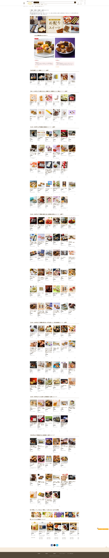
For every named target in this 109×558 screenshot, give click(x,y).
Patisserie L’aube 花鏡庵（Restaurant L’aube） (42, 535)
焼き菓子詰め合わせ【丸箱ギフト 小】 (56, 189)
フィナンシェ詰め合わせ (41, 257)
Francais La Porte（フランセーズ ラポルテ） (41, 429)
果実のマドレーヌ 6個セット (33, 257)
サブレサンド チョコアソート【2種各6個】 (48, 408)
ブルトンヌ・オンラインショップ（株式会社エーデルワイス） (33, 468)
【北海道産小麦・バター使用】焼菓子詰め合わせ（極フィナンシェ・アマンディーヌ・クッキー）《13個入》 (56, 447)
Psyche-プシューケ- (70, 374)
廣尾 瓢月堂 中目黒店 (63, 450)
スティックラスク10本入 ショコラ (48, 277)
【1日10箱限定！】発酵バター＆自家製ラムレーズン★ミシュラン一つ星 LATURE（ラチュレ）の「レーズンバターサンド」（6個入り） (33, 350)
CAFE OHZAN (47, 156)
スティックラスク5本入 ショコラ (48, 153)
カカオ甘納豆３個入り (64, 385)
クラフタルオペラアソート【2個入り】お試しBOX (56, 169)
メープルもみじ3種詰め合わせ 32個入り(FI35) (33, 423)
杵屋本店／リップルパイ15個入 (56, 408)
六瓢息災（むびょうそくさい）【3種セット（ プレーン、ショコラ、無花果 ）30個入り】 (41, 464)
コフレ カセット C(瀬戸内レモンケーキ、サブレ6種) (41, 500)
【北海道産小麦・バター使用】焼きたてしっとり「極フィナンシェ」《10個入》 (71, 370)
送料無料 (42, 4)
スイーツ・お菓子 (31, 6)
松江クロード (46, 245)
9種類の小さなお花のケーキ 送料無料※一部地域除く (71, 408)
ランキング (45, 4)
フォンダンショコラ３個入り (41, 169)
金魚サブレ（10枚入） (64, 310)
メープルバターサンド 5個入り (41, 102)
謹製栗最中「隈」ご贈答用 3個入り (33, 102)
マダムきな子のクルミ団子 (64, 228)
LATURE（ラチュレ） (32, 355)
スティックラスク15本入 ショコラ (64, 369)
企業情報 (39, 553)
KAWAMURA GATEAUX (63, 155)
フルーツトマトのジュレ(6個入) (71, 293)
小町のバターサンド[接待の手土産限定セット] (64, 138)
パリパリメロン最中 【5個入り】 (64, 102)
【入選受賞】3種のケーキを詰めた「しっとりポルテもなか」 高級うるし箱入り (41, 424)
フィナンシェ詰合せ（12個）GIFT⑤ (71, 277)
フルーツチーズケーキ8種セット (64, 242)
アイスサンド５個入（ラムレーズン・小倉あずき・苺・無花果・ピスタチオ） (56, 311)
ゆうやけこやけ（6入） (64, 116)
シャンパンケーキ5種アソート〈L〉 (48, 463)
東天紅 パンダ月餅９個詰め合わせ (71, 386)
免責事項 (54, 553)
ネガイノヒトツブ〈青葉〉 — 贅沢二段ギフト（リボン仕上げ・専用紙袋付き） (48, 500)
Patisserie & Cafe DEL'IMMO (71, 228)
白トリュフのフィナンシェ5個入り (65, 531)
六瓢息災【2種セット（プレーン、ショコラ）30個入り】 (64, 446)
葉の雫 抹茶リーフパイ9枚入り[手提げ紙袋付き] (48, 386)
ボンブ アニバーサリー (40, 155)
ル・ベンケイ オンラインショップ (56, 192)
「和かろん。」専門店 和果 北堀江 (56, 352)
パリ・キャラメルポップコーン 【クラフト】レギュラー (48, 82)
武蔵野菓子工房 (47, 228)
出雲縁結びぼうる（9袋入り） (48, 242)
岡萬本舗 (39, 140)
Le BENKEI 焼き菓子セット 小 (56, 386)
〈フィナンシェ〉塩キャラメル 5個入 (71, 311)
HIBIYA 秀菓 (31, 141)
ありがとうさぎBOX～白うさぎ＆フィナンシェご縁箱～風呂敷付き (41, 242)
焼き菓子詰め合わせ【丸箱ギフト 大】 (56, 293)
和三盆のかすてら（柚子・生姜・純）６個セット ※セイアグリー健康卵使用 (33, 387)
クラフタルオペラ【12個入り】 (33, 482)
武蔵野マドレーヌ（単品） (64, 81)
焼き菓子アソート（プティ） (64, 204)
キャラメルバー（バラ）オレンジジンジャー (48, 117)
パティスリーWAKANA (32, 411)
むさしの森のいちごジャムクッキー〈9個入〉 (48, 225)
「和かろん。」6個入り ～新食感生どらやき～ (56, 348)
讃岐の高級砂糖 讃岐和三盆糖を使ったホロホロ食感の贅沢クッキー (64, 424)
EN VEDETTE (62, 260)
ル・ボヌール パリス (55, 121)
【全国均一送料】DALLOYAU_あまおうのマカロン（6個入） (64, 170)
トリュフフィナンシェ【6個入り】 (33, 369)
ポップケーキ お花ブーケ (56, 423)
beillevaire (69, 141)
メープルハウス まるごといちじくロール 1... (34, 531)
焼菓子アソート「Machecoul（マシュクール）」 (41, 446)
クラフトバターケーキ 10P (41, 333)
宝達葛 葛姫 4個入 (70, 116)
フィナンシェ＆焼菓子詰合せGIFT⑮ (33, 189)
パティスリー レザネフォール (48, 448)
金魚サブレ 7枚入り (71, 188)
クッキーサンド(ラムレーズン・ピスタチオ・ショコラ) (56, 277)
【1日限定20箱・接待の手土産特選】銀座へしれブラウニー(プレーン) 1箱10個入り (71, 447)
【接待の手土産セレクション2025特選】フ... (73, 531)
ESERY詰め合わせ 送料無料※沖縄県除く (56, 463)
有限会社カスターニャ (63, 245)
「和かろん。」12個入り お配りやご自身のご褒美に (56, 482)
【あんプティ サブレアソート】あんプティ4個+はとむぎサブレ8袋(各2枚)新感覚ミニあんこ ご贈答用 (41, 312)
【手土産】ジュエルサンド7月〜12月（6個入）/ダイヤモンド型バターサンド (71, 258)
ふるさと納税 (38, 4)
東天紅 (69, 389)
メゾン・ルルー (47, 120)
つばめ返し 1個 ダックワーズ (41, 81)
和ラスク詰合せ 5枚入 (40, 116)
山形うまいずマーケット (48, 141)
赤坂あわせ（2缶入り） (56, 241)
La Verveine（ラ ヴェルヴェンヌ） (56, 281)
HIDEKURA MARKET (32, 192)
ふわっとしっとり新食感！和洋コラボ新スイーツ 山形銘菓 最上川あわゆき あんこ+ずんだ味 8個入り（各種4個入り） (48, 171)
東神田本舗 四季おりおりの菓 (71, 333)
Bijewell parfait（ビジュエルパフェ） (71, 263)
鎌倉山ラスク (54, 141)
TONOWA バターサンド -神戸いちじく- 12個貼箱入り (41, 408)
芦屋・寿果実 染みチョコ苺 (71, 102)
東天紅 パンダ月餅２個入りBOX (48, 102)
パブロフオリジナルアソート (64, 463)
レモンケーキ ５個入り (41, 152)
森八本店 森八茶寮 (70, 119)
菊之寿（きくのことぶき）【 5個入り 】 (41, 189)
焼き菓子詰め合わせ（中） (55, 369)
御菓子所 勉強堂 (62, 119)
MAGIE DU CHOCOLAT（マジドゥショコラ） (71, 156)
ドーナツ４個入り (63, 152)
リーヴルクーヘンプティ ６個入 (64, 277)
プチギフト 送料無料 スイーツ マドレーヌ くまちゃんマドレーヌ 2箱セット (41, 278)
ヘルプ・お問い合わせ (70, 553)
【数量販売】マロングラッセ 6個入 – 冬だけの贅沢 (41, 482)
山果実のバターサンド (33, 408)
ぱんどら (46, 175)
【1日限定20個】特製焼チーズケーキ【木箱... (57, 531)
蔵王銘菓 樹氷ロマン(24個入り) (48, 138)
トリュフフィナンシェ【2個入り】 (33, 138)
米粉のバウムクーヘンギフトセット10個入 (33, 277)
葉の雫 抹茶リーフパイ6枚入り (33, 293)
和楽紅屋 (39, 119)
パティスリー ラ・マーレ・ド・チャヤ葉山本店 (33, 157)
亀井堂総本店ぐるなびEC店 (71, 246)
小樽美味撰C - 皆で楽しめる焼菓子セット (71, 482)
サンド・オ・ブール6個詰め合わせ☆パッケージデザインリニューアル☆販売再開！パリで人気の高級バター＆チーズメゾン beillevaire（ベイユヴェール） (48, 351)
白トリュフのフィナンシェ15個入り (56, 499)
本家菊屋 (39, 192)
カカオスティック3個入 (71, 152)
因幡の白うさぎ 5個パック (33, 117)
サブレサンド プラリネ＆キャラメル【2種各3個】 (56, 258)
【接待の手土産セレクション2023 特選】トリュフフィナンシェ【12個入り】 (33, 447)
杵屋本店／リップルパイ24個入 (33, 499)
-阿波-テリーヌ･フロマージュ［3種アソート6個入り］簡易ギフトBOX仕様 (33, 242)
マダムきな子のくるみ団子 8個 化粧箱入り (64, 225)
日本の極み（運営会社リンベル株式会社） (41, 391)
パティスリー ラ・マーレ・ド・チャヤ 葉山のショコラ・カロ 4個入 (33, 153)
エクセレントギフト (48, 445)
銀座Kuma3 (69, 451)
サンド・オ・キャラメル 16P (48, 423)
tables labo (31, 315)
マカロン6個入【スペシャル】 (48, 257)
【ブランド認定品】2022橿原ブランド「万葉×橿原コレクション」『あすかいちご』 (56, 153)
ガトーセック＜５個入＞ (64, 188)
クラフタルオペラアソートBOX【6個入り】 (33, 333)
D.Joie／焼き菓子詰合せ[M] (48, 482)
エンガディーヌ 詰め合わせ (64, 333)
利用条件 (46, 553)
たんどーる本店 (47, 192)
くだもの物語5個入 (40, 137)
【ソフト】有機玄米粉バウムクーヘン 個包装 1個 (71, 81)
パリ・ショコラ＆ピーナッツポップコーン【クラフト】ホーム (56, 117)
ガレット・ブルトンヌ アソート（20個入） (33, 463)
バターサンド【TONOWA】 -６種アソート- (71, 242)
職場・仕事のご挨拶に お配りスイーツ (39, 6)
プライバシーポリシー (62, 553)
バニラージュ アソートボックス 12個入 (48, 189)
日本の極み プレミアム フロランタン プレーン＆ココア (41, 386)
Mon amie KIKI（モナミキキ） (71, 85)
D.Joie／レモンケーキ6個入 (71, 348)
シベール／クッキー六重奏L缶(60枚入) (48, 333)
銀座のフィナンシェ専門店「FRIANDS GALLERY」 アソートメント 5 (33, 226)
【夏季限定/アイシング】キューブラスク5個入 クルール (56, 205)
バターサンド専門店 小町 (63, 141)
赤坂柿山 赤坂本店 (55, 244)
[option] (36, 514)
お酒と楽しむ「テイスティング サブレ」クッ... (42, 531)
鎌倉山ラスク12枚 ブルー (56, 138)
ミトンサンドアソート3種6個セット (71, 225)
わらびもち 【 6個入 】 (40, 293)
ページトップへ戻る (106, 546)
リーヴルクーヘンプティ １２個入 (64, 408)
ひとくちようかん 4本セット (48, 204)
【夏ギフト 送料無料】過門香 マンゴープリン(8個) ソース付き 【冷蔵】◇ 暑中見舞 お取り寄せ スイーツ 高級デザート (64, 483)
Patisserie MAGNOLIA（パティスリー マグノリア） (64, 208)
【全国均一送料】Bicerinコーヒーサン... (50, 531)
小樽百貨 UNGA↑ (70, 485)
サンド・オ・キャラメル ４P (71, 138)
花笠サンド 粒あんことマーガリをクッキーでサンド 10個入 (41, 226)
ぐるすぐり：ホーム (25, 6)
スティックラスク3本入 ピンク (56, 102)
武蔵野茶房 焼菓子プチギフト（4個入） (41, 204)
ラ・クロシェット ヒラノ (48, 389)
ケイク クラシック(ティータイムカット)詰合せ (48, 369)
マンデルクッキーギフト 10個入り (48, 311)
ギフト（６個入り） (63, 257)
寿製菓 (30, 120)
